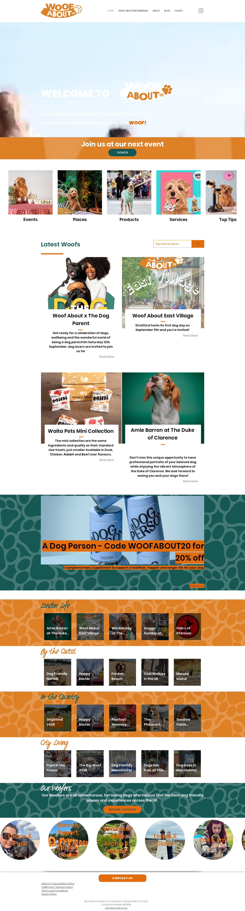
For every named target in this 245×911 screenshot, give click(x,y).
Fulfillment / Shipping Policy (57, 887)
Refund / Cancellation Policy (58, 883)
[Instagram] (201, 10)
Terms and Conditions (55, 890)
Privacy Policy (49, 894)
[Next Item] (236, 840)
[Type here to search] (198, 244)
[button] (81, 292)
